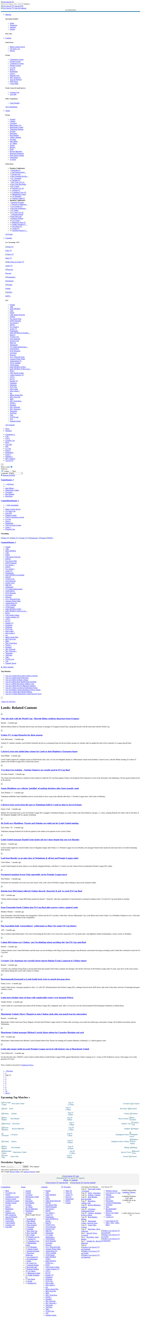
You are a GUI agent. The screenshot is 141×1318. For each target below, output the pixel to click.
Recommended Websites (111, 1210)
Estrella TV (14, 381)
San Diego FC (17, 226)
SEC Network (15, 407)
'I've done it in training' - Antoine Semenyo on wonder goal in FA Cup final (35, 770)
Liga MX (13, 94)
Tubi (11, 415)
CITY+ (12, 377)
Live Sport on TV (112, 1221)
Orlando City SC (18, 188)
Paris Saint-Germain (17, 155)
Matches (8, 14)
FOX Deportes (15, 351)
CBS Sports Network (17, 315)
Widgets (108, 1195)
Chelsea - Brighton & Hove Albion (91, 1214)
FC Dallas (14, 210)
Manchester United (16, 127)
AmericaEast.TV (16, 361)
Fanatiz (12, 305)
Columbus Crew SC (19, 192)
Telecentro (13, 411)
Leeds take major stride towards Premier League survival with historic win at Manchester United (45, 1049)
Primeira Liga (14, 75)
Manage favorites (8, 475)
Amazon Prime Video (17, 359)
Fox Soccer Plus (15, 319)
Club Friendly (15, 103)
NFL (112, 1223)
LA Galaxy (16, 220)
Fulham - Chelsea (94, 1195)
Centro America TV (17, 375)
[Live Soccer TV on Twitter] (91, 1253)
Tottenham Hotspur (16, 129)
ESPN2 (12, 317)
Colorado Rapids (17, 214)
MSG (12, 399)
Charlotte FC (15, 180)
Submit (25, 1166)
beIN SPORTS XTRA (18, 367)
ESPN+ (12, 325)
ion (11, 393)
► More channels (7, 667)
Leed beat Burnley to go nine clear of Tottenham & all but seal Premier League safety (40, 858)
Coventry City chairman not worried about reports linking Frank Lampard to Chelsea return (43, 960)
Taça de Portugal (16, 79)
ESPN (12, 313)
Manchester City (15, 125)
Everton (12, 131)
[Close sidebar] (2, 698)
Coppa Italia (14, 84)
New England (32, 1225)
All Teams (9, 234)
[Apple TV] (23, 538)
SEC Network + (15, 409)
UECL (7, 438)
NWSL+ (13, 403)
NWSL (12, 51)
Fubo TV (69, 1193)
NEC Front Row (16, 401)
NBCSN (13, 343)
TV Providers (66, 1187)
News (7, 429)
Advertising (110, 1197)
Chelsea (12, 121)
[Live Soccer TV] (7, 2)
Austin (30, 1281)
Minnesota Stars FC (19, 222)
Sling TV (69, 1191)
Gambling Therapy (128, 1192)
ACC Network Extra (17, 357)
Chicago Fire (15, 174)
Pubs (107, 1207)
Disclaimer (109, 1201)
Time (14, 471)
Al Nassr (13, 159)
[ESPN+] (49, 538)
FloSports (13, 385)
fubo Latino (14, 389)
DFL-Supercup (15, 77)
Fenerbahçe (14, 157)
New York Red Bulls (18, 184)
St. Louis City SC (17, 212)
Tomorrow (13, 25)
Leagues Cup (14, 92)
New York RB (32, 1233)
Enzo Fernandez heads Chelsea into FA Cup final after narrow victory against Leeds (39, 907)
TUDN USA (14, 337)
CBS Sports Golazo (17, 373)
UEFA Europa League (13, 525)
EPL (7, 446)
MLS (7, 442)
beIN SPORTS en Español (14, 575)
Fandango (13, 383)
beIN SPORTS (15, 309)
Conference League (17, 63)
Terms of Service (29, 1172)
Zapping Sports (15, 421)
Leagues (8, 38)
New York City (32, 1231)
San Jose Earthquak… (19, 208)
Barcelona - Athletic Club (88, 1202)
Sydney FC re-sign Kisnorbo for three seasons (22, 735)
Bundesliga (14, 71)
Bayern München (16, 151)
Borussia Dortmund (17, 153)
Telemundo (14, 345)
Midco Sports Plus (16, 395)
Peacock (13, 355)
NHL (117, 1223)
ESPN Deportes (15, 321)
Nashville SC (16, 170)
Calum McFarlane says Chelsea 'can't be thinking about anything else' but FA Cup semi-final (43, 942)
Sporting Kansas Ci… (20, 230)
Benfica (12, 147)
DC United (15, 186)
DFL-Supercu (10, 459)
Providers (109, 1205)
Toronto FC (16, 190)
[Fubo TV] (5, 538)
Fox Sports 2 (14, 327)
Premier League (15, 65)
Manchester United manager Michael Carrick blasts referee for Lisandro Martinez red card (42, 1032)
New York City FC (18, 182)
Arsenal (12, 119)
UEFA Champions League (14, 517)
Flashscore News (27, 1065)
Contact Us (110, 1217)
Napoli (12, 145)
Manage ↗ (10, 480)
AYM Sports (14, 365)
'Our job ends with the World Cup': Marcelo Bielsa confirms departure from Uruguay (40, 718)
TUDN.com (14, 417)
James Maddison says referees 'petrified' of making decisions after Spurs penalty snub (40, 788)
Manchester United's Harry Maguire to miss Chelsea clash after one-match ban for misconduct (44, 1014)
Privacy (108, 1199)
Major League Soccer (17, 47)
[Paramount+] (33, 538)
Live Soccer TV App (113, 1193)
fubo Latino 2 (14, 391)
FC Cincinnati (16, 178)
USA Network (15, 339)
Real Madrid (14, 135)
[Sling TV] (14, 538)
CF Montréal (16, 196)
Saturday (13, 27)
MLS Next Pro (15, 397)
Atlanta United (33, 1249)
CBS (11, 311)
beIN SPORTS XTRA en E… (20, 369)
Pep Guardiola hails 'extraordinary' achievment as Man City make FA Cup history (39, 926)
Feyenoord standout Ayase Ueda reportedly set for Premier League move (34, 874)
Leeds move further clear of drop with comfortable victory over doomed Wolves (37, 997)
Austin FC (16, 228)
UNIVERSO (14, 349)
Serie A (12, 69)
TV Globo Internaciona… (19, 347)
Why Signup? (34, 1167)
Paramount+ (14, 331)
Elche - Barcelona (94, 1193)
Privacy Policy (15, 1172)
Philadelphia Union (19, 194)
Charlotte (30, 1229)
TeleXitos (13, 413)
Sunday (12, 29)
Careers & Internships (113, 1203)
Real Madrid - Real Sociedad (89, 1198)
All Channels (10, 425)
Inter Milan (14, 141)
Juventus (13, 139)
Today (12, 23)
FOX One (13, 387)
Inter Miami (31, 1221)
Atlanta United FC (18, 198)
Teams (7, 111)
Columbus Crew (33, 1241)
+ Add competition (12, 505)
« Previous (9, 1071)
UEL (7, 436)
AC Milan (13, 143)
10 (6, 1091)
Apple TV (13, 329)
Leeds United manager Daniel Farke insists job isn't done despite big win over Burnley (40, 839)
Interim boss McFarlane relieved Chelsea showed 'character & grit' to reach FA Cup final (41, 891)
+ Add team (9, 484)
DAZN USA (14, 341)
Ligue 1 (12, 73)
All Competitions (11, 107)
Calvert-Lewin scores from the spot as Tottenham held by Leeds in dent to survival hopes (41, 805)
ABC (12, 307)
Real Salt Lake (16, 216)
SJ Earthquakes (32, 1259)
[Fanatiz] (42, 538)
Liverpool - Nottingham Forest (88, 1210)
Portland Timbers (17, 218)
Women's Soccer (111, 1191)
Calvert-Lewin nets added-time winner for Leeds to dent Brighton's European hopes (39, 751)
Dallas (29, 1261)
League (6, 471)
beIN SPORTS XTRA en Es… (16, 611)
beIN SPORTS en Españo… (20, 333)
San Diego (31, 1279)
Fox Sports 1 (14, 323)
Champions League (17, 59)
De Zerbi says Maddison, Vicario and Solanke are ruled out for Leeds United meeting (40, 823)
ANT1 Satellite (15, 363)
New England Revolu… (19, 176)
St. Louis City (32, 1263)
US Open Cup (15, 49)
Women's (8, 431)
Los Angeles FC (17, 206)
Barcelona (13, 133)
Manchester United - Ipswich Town (89, 1222)
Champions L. (10, 434)
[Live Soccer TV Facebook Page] (91, 1249)
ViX (11, 419)
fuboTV (12, 335)
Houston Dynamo (17, 202)
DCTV (12, 379)
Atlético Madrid (15, 137)
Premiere (13, 405)
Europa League (15, 61)
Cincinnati (30, 1227)
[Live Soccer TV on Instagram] (91, 1257)
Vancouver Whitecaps (29, 1254)
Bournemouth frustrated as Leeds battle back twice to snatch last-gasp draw (35, 979)
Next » (7, 1093)
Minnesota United (34, 1273)
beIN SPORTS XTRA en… (50, 1262)
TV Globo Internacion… (50, 1236)
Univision (13, 353)
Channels (8, 238)
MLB (108, 1225)
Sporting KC (32, 1283)
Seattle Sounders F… (19, 224)
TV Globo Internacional (13, 589)
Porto (12, 149)
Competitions (6, 501)
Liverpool (13, 123)
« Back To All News (8, 702)
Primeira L (9, 457)
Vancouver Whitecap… (19, 204)
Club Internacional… (18, 172)
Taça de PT (9, 461)
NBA (107, 1223)
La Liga (12, 67)
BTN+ (12, 371)
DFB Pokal (14, 81)
